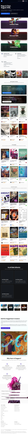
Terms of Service (3, 425)
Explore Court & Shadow (6, 92)
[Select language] (23, 1)
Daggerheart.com (16, 406)
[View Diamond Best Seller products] (8, 180)
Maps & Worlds (2, 415)
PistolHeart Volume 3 (7, 97)
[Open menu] (21, 1)
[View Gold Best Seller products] (26, 137)
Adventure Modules (3, 406)
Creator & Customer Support (17, 424)
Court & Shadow (6, 86)
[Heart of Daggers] (1, 1)
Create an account (13, 13)
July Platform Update (5, 279)
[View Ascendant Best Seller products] (8, 119)
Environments (2, 413)
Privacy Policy (2, 426)
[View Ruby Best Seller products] (26, 162)
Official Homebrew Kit (17, 407)
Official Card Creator (16, 408)
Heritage (2, 414)
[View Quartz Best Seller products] (17, 222)
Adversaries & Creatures (4, 407)
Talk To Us (2, 420)
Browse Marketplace (5, 13)
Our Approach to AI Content (4, 424)
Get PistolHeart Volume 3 (6, 101)
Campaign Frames (3, 408)
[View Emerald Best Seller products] (17, 179)
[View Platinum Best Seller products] (17, 119)
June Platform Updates (19, 279)
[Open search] (20, 1)
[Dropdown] (25, 1)
